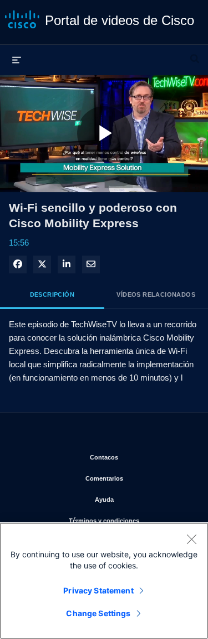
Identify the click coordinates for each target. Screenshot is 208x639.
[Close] (191, 539)
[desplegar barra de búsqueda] (194, 53)
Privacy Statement (98, 590)
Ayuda (143, 499)
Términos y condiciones (130, 520)
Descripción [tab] (52, 294)
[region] (104, 580)
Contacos (140, 457)
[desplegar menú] (16, 59)
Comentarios (138, 478)
